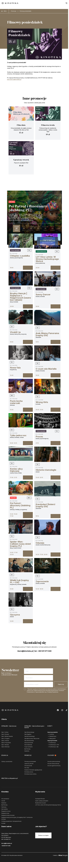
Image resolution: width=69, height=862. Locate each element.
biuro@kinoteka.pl (25, 651)
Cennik (3, 800)
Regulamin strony (6, 811)
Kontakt (3, 823)
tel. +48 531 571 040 (42, 651)
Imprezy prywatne (52, 732)
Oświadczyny (52, 736)
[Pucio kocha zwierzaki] (21, 386)
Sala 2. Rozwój (5, 734)
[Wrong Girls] (47, 386)
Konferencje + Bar (53, 746)
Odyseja (40, 543)
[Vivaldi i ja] (21, 317)
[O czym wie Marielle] (47, 353)
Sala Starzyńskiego (29, 732)
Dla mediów (4, 809)
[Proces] (47, 420)
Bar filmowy (27, 749)
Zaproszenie (42, 581)
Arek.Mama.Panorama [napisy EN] (47, 334)
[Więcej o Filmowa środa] (47, 123)
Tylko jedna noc (18, 435)
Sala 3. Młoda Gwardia (7, 736)
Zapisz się (61, 684)
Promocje (13, 11)
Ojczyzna (15, 614)
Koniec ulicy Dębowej (16, 470)
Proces (39, 436)
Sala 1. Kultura (4, 732)
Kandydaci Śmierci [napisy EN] (45, 505)
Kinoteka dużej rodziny (30, 774)
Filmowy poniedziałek (25, 11)
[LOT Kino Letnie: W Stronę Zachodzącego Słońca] (47, 241)
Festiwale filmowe (40, 798)
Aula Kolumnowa (28, 742)
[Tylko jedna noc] (21, 420)
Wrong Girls (42, 402)
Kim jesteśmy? (5, 798)
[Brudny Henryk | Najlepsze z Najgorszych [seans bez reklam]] (21, 278)
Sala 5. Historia (5, 740)
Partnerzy (3, 807)
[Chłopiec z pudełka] (21, 241)
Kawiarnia (26, 751)
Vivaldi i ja (15, 332)
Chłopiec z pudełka (20, 255)
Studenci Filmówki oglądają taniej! (33, 770)
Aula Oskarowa (28, 744)
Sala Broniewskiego (29, 736)
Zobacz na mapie (43, 835)
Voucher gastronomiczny (53, 765)
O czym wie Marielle (46, 369)
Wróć (5, 11)
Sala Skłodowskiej (29, 740)
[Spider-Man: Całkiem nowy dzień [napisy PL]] (21, 527)
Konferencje (52, 742)
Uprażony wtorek (28, 763)
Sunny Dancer (43, 294)
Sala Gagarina (27, 734)
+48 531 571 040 (5, 845)
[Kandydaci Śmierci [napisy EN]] (47, 488)
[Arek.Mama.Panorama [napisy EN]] (47, 317)
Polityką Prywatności (52, 692)
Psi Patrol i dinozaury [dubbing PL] (20, 505)
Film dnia (12, 201)
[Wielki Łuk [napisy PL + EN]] (21, 565)
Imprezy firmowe (52, 740)
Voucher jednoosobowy (53, 761)
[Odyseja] (47, 527)
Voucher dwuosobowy (53, 763)
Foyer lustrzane (28, 746)
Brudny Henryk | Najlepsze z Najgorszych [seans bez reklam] (20, 296)
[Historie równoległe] (47, 454)
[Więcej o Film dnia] (21, 123)
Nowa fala (15, 367)
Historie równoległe (46, 470)
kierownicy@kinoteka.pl (14, 79)
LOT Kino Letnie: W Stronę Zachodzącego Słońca (47, 259)
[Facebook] (58, 710)
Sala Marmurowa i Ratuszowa (31, 738)
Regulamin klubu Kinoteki (7, 815)
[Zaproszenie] (47, 565)
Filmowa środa (28, 765)
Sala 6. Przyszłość (6, 742)
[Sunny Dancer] (47, 278)
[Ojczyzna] (21, 599)
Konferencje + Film (54, 744)
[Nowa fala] (21, 352)
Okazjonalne (52, 738)
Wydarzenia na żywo (40, 803)
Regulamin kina (5, 813)
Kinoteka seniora (28, 772)
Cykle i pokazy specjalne (41, 800)
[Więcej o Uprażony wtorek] (21, 157)
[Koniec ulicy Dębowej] (21, 454)
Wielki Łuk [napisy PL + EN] (19, 581)
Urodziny (51, 734)
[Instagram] (62, 710)
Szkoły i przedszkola (6, 761)
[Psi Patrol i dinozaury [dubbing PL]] (21, 488)
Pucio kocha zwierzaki (16, 402)
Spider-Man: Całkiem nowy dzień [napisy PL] (20, 543)
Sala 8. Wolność (5, 746)
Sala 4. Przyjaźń (5, 738)
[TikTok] (66, 710)
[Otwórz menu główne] (66, 3)
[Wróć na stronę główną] (9, 3)
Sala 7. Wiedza (5, 744)
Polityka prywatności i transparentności (11, 821)
